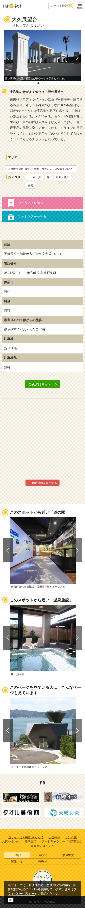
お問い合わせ (11, 841)
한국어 (42, 861)
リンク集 (71, 837)
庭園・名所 (62, 177)
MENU (80, 8)
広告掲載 (54, 837)
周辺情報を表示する (44, 483)
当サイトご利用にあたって (26, 837)
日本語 (16, 855)
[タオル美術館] (21, 812)
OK (10, 899)
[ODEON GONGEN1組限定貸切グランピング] (21, 797)
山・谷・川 (34, 177)
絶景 (30, 185)
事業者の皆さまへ (42, 846)
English (42, 855)
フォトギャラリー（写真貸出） (62, 841)
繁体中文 (68, 855)
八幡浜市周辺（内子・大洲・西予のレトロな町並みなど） (41, 169)
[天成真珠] (63, 812)
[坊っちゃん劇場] (63, 796)
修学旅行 (31, 841)
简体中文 (17, 861)
